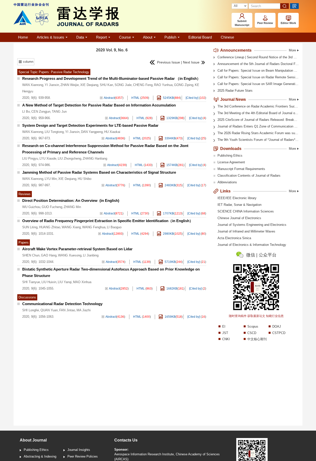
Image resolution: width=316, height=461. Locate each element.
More (292, 50)
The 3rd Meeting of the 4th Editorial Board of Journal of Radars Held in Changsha (258, 113)
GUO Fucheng (52, 207)
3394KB (170, 138)
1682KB (171, 288)
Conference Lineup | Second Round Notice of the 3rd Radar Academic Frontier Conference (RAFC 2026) (258, 57)
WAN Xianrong (32, 85)
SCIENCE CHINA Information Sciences (245, 211)
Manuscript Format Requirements (241, 169)
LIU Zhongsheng (69, 158)
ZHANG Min (72, 207)
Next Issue (191, 62)
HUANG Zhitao (49, 227)
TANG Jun (59, 111)
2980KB (168, 233)
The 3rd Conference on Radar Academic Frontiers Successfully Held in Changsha (258, 106)
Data (80, 37)
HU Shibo (84, 179)
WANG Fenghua (93, 227)
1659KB (170, 316)
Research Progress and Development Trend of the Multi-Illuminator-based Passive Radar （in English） (111, 78)
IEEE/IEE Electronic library (237, 198)
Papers (24, 242)
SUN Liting (30, 227)
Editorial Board (200, 37)
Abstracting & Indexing (40, 456)
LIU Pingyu (30, 158)
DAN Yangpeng (92, 132)
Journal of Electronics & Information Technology (251, 245)
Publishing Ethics (229, 155)
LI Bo (26, 111)
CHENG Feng (143, 85)
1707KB (168, 213)
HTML (135, 98)
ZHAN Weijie (69, 85)
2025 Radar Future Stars (235, 90)
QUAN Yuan (49, 310)
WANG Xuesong (69, 255)
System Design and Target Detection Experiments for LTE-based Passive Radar (90, 125)
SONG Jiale (123, 85)
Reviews (25, 194)
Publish (170, 37)
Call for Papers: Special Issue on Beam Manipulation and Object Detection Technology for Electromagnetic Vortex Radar (258, 70)
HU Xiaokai (112, 132)
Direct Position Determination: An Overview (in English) (70, 200)
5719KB (170, 262)
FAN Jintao (67, 310)
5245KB (168, 98)
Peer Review (265, 22)
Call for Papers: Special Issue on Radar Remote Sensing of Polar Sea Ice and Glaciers (258, 77)
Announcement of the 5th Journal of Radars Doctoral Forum (258, 64)
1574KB (171, 165)
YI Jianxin (52, 85)
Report (101, 37)
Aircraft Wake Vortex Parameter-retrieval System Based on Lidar (77, 249)
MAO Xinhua (82, 282)
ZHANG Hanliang (95, 158)
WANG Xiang (71, 227)
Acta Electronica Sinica (234, 238)
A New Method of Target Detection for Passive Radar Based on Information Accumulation (99, 105)
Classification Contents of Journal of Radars (248, 175)
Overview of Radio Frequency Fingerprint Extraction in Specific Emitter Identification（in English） (107, 221)
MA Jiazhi (84, 310)
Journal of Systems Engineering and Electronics (251, 225)
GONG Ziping (183, 85)
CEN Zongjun (40, 111)
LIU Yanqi (65, 282)
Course (125, 37)
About (147, 37)
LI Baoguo (114, 227)
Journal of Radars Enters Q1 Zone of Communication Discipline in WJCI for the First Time (258, 126)
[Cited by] (192, 98)
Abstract (109, 98)
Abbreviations (227, 182)
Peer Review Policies (82, 456)
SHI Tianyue (31, 282)
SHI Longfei (30, 310)
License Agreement (231, 162)
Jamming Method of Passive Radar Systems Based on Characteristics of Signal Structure (99, 172)
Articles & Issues (50, 37)
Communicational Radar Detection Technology (62, 304)
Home (23, 37)
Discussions (27, 297)
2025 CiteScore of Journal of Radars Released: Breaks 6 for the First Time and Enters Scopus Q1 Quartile (258, 120)
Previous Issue (167, 62)
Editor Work (288, 22)
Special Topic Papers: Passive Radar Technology (54, 72)
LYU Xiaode (48, 158)
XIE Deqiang (89, 85)
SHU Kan (106, 85)
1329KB (171, 118)
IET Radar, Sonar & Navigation (239, 205)
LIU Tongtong (54, 132)
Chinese (227, 37)
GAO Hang (49, 255)
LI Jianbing (91, 255)
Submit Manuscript (242, 23)
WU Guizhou (31, 207)
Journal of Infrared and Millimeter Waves (246, 231)
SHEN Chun (31, 255)
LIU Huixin (48, 282)
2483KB (170, 185)
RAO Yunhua (163, 85)
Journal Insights (78, 450)
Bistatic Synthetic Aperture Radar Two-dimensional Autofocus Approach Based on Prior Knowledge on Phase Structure (111, 272)
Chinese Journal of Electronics (239, 218)
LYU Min (51, 179)
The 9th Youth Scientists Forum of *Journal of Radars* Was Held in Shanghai (258, 140)
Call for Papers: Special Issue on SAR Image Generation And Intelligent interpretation (258, 84)
